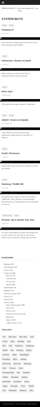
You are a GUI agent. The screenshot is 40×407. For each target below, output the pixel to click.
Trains (23, 386)
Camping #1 (8, 30)
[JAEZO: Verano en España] (20, 128)
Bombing (21, 341)
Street (27, 382)
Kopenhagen (24, 355)
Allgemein (7, 264)
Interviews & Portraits (14, 314)
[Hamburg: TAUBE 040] (20, 193)
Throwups (13, 386)
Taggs (5, 386)
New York (17, 364)
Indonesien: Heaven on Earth (16, 60)
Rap (18, 373)
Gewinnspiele (8, 288)
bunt (29, 341)
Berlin (13, 341)
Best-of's (9, 276)
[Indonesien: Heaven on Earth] (20, 69)
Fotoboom (7, 273)
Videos (11, 25)
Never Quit (7, 91)
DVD (10, 346)
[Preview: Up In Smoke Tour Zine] (20, 228)
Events (6, 270)
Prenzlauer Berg (8, 373)
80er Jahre (12, 337)
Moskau (23, 359)
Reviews (7, 300)
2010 (32, 337)
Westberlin (12, 390)
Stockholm (17, 382)
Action (5, 341)
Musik (8, 317)
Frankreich (19, 346)
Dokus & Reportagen (13, 305)
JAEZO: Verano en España (15, 120)
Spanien (24, 377)
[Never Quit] (20, 100)
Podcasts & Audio (10, 294)
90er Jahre (23, 337)
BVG (4, 346)
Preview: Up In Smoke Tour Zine (18, 220)
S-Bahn (5, 377)
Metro (15, 359)
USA (4, 390)
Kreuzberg (6, 359)
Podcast (12, 368)
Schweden (14, 377)
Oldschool (27, 364)
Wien (31, 390)
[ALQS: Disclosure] (20, 162)
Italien (14, 355)
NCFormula (7, 364)
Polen (21, 368)
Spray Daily (6, 382)
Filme (8, 308)
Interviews (9, 279)
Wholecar (23, 390)
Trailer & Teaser (7, 215)
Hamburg (20, 350)
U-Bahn (31, 386)
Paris (4, 368)
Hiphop (28, 350)
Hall (12, 350)
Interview (6, 355)
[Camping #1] (20, 38)
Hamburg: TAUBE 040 (12, 184)
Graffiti (5, 350)
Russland (26, 373)
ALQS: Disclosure (11, 153)
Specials (9, 285)
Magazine (7, 291)
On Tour (9, 282)
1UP (4, 337)
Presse (6, 297)
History (8, 311)
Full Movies (30, 346)
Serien (4, 25)
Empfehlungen (9, 267)
